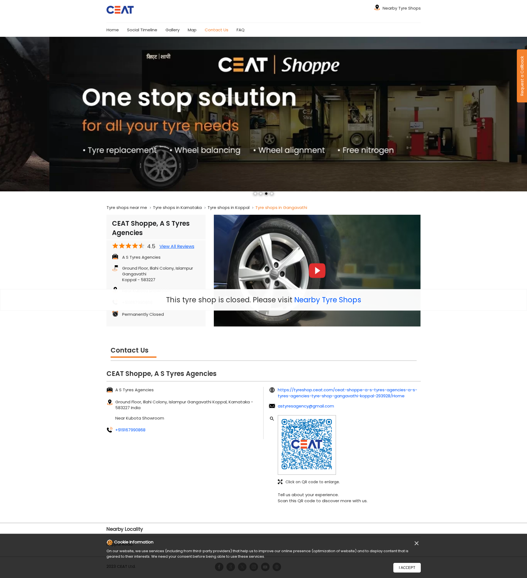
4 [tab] (271, 193)
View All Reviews (176, 247)
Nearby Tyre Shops (327, 300)
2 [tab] (260, 193)
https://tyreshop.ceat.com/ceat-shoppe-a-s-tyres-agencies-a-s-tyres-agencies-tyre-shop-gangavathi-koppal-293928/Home (347, 392)
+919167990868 (130, 430)
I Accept (407, 568)
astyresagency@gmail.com (306, 406)
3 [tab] (266, 193)
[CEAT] (120, 10)
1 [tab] (255, 193)
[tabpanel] (263, 114)
